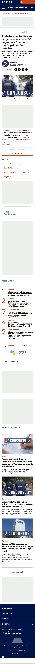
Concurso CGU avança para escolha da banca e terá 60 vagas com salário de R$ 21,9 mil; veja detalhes (17, 547)
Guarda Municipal (11, 168)
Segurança (24, 172)
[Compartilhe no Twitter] (19, 69)
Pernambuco (6, 13)
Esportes (14, 13)
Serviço (11, 289)
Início (3, 32)
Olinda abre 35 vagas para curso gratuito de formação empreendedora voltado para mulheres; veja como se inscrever (20, 335)
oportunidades (10, 172)
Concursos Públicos (23, 13)
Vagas (6, 177)
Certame (5, 499)
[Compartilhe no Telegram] (26, 69)
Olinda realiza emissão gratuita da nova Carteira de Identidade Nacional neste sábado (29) (20, 293)
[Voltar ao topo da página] (17, 640)
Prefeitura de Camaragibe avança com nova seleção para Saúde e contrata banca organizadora (20, 314)
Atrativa (5, 456)
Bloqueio (11, 320)
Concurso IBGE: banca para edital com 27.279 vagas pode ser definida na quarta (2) (17, 504)
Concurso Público (11, 164)
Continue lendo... (17, 154)
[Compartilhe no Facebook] (15, 69)
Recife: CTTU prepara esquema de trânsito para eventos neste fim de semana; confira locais (20, 324)
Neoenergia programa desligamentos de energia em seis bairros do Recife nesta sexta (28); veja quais (19, 304)
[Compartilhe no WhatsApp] (23, 69)
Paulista (17, 130)
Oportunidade (13, 309)
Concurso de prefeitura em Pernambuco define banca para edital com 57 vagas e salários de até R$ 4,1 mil (17, 463)
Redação (13, 62)
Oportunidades (13, 32)
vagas (4, 142)
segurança (24, 137)
